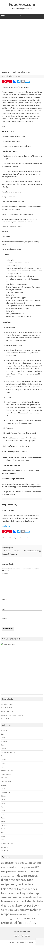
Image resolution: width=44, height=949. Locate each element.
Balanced (35, 862)
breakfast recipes (17, 867)
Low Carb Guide (6, 781)
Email (4, 609)
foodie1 (7, 76)
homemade (12, 898)
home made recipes (30, 897)
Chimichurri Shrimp (7, 704)
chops (3, 876)
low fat (29, 909)
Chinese (26, 872)
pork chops (34, 914)
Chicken (3, 748)
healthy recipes (10, 893)
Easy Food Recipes (7, 770)
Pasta (28, 538)
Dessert (3, 759)
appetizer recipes (12, 862)
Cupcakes (14, 876)
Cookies (3, 756)
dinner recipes (10, 879)
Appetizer (4, 730)
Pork (2, 814)
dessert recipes (27, 875)
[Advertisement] (22, 44)
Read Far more (6, 526)
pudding (8, 919)
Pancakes (19, 914)
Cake (2, 745)
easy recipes (19, 884)
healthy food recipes (24, 889)
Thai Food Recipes (7, 843)
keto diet (31, 901)
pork (28, 914)
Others (11, 538)
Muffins (13, 914)
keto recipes (24, 905)
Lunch (3, 789)
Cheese (14, 872)
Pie (2, 807)
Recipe (3, 818)
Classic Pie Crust (6, 719)
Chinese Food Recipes (8, 752)
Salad (3, 821)
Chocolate (34, 872)
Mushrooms (22, 538)
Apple (27, 863)
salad (23, 919)
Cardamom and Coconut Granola (12, 715)
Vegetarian (4, 850)
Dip (2, 767)
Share (27, 82)
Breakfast (4, 741)
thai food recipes (23, 923)
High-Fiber (27, 893)
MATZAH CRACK (6, 708)
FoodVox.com (22, 4)
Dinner (3, 763)
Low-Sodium (16, 909)
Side (2, 832)
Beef (2, 734)
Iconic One (11, 942)
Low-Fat (3, 785)
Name (4, 600)
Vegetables (4, 847)
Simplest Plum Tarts (7, 711)
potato (3, 919)
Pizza (3, 810)
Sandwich (4, 825)
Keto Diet (4, 777)
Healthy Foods (6, 774)
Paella (3, 799)
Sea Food (4, 829)
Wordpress (32, 942)
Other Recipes (5, 792)
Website (4, 619)
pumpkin (14, 919)
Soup (3, 840)
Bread (3, 737)
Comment (5, 574)
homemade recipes (13, 901)
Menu (22, 16)
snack (3, 836)
